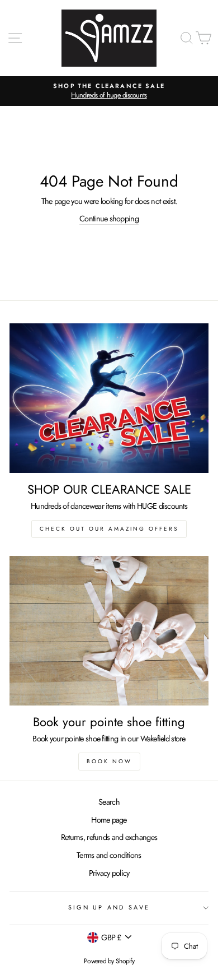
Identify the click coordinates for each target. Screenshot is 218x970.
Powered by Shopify (109, 961)
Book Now (109, 761)
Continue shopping (109, 218)
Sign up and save (109, 907)
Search (109, 801)
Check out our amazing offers (109, 529)
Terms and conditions (109, 855)
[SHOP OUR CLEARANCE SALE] (109, 398)
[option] (109, 91)
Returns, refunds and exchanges (109, 837)
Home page (109, 819)
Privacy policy (109, 873)
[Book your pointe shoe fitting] (109, 631)
